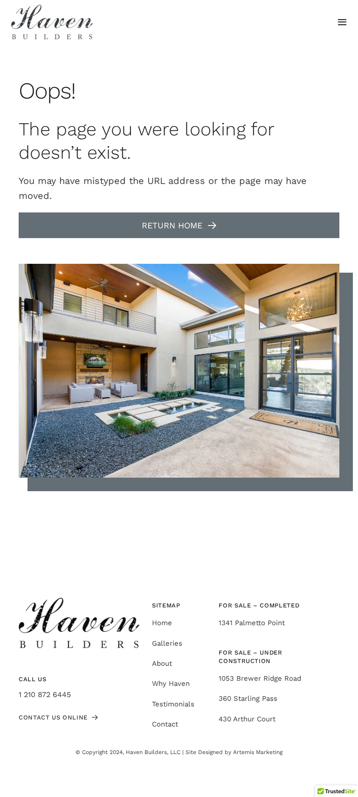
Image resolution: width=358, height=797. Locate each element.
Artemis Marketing (257, 752)
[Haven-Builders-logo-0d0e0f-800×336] (79, 601)
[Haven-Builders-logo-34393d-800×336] (52, 8)
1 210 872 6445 (45, 694)
